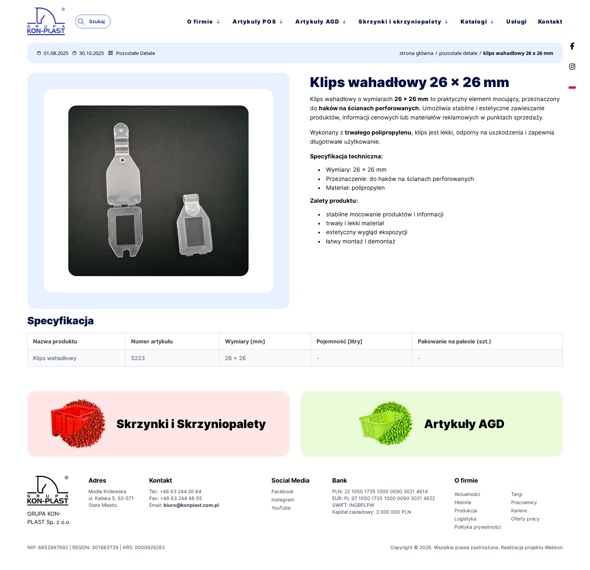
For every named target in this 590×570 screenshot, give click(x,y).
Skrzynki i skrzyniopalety (400, 21)
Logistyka (465, 519)
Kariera (519, 510)
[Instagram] (572, 66)
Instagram (282, 499)
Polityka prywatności (477, 527)
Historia (462, 502)
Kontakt (550, 21)
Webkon (554, 547)
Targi (516, 494)
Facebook (282, 491)
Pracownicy (524, 502)
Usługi (516, 21)
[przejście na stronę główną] (51, 21)
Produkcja (465, 510)
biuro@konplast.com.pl (191, 505)
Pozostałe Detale (135, 52)
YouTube (281, 508)
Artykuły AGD (317, 21)
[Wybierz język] (572, 86)
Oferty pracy (525, 519)
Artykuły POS (254, 21)
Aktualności (467, 494)
